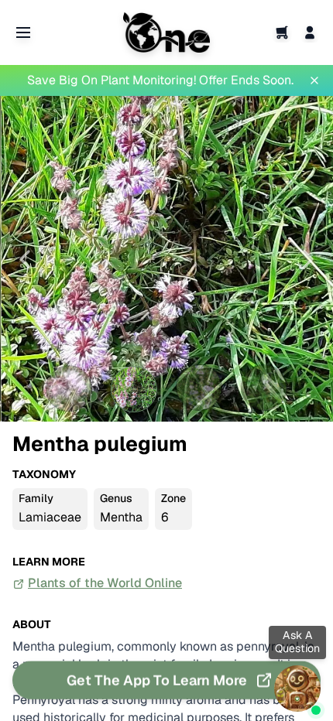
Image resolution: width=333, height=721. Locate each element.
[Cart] (282, 32)
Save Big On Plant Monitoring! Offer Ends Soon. (160, 80)
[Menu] (23, 32)
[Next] (308, 259)
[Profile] (310, 32)
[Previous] (24, 259)
